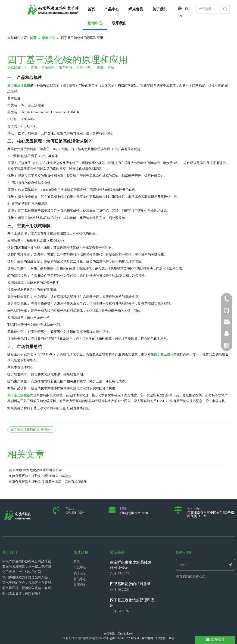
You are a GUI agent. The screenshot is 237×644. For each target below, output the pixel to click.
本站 (111, 67)
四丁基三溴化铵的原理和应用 (31, 429)
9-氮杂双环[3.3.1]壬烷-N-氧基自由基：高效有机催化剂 (48, 481)
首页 (77, 561)
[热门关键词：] (225, 9)
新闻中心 (80, 579)
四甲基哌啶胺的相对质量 (130, 584)
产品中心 (80, 567)
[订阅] (230, 564)
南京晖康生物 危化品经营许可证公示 (35, 470)
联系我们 (80, 585)
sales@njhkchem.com (134, 513)
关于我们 (80, 573)
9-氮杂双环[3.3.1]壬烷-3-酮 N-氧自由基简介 (40, 476)
